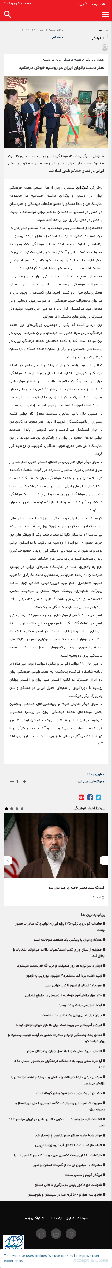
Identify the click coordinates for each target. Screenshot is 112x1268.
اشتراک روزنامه (33, 1218)
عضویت (97, 4)
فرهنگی (96, 38)
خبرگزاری (81, 187)
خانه (101, 31)
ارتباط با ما (55, 1218)
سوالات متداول (77, 1218)
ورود (81, 4)
